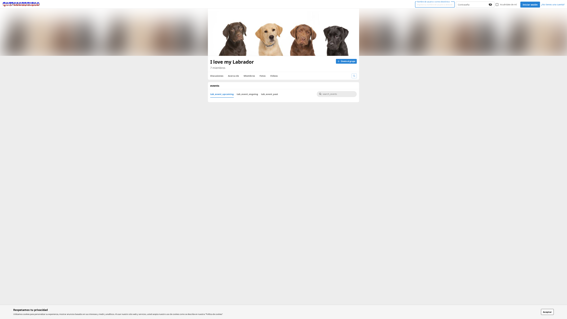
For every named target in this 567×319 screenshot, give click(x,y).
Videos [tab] (274, 75)
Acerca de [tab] (233, 75)
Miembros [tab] (249, 75)
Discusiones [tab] (216, 75)
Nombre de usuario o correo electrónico (433, 1)
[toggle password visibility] (490, 4)
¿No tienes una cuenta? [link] (553, 4)
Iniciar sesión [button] (530, 4)
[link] (21, 4)
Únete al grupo (348, 61)
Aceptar (547, 311)
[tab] (222, 94)
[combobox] (338, 94)
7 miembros (217, 68)
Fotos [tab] (262, 75)
